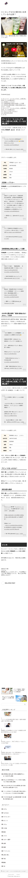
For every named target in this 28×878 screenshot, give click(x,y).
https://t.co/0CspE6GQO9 (11, 270)
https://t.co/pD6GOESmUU (12, 525)
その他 (5, 828)
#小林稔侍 (13, 527)
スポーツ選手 (6, 839)
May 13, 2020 (18, 368)
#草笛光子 (15, 339)
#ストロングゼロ (9, 143)
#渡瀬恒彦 (8, 527)
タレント (5, 820)
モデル (5, 809)
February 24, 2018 (9, 303)
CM (4, 866)
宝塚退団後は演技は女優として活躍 (12, 103)
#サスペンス (7, 506)
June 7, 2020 (20, 422)
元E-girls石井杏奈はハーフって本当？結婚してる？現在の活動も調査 (14, 780)
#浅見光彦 (10, 515)
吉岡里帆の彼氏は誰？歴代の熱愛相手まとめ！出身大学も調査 (13, 775)
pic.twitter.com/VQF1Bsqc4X (11, 529)
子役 (4, 858)
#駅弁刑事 (13, 517)
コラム (5, 824)
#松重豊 (18, 341)
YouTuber (6, 813)
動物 (4, 862)
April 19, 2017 (16, 278)
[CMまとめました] (14, 5)
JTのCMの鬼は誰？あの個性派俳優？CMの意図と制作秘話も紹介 (14, 798)
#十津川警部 (16, 515)
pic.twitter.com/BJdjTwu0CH (11, 297)
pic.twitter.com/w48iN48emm (11, 211)
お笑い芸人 (6, 854)
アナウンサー (6, 816)
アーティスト (6, 851)
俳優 (4, 847)
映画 (4, 832)
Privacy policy (11, 874)
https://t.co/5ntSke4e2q (10, 353)
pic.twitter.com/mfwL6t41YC (11, 362)
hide (8, 94)
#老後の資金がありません (11, 358)
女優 (2, 9)
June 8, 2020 (19, 149)
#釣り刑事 (8, 517)
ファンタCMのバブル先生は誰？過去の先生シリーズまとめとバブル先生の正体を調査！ (14, 792)
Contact (18, 874)
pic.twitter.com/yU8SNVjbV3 (14, 232)
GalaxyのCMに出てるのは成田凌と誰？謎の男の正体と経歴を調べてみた (14, 786)
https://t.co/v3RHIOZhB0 (10, 295)
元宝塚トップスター (8, 102)
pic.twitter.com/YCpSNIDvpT (11, 145)
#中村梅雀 (19, 527)
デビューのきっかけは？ (9, 111)
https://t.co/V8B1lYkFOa (10, 415)
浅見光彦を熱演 (7, 113)
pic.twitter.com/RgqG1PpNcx (11, 272)
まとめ (3, 114)
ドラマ (5, 835)
